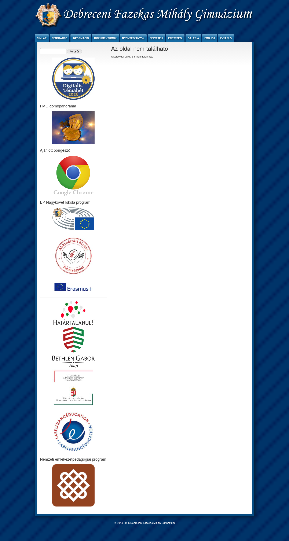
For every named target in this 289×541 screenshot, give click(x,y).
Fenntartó (59, 38)
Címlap (42, 38)
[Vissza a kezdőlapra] (145, 26)
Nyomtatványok (133, 38)
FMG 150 (209, 38)
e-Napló (226, 38)
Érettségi (175, 38)
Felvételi (156, 38)
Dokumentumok (105, 38)
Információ (81, 38)
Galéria (193, 38)
